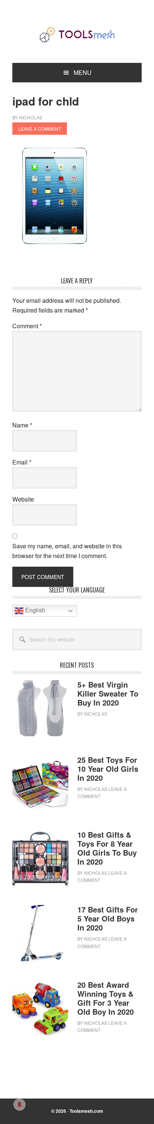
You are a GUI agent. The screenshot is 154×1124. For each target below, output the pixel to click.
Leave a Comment (39, 128)
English (34, 610)
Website (23, 499)
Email (21, 462)
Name (22, 425)
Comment (27, 326)
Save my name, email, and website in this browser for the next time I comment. (67, 551)
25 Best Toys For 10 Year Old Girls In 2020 (107, 768)
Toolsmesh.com (86, 1111)
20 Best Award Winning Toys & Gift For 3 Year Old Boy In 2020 (105, 998)
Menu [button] (83, 72)
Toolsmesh (77, 34)
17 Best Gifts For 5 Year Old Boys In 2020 (107, 918)
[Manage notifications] (19, 1105)
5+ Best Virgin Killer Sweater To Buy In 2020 (107, 693)
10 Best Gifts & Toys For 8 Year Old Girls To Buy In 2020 (107, 848)
